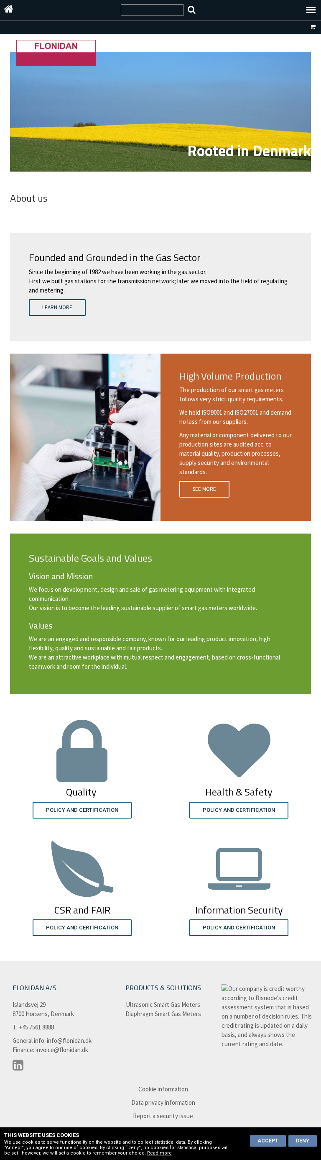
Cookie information (163, 1089)
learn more (57, 307)
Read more (159, 1153)
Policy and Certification (82, 810)
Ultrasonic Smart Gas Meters (163, 1005)
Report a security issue (163, 1116)
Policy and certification (82, 927)
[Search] (192, 9)
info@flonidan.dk (69, 1041)
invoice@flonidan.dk (62, 1050)
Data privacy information (163, 1102)
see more (204, 489)
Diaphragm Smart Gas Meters (163, 1014)
